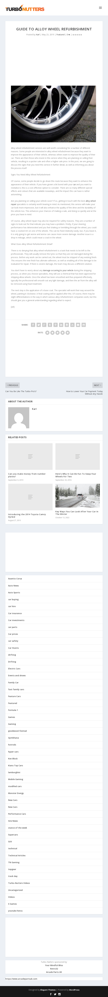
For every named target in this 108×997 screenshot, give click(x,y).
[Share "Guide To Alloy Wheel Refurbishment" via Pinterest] (55, 325)
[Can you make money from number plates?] (30, 456)
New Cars (12, 800)
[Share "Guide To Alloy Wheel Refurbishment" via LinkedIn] (61, 325)
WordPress (74, 990)
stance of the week (17, 827)
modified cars (15, 786)
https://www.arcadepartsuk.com (21, 978)
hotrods (12, 744)
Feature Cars (14, 696)
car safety (13, 641)
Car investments (16, 620)
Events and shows (17, 675)
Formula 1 (13, 710)
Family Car (13, 682)
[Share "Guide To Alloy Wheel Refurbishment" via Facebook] (33, 325)
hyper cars (13, 751)
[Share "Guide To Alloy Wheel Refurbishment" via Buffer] (67, 325)
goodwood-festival (17, 731)
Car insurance (15, 613)
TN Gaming (13, 862)
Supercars (13, 834)
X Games (12, 904)
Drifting (12, 661)
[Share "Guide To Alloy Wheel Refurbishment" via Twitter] (38, 325)
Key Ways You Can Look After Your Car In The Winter (76, 512)
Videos (11, 897)
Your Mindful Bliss (54, 965)
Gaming (12, 724)
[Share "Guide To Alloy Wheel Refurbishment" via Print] (83, 325)
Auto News (13, 585)
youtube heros (15, 910)
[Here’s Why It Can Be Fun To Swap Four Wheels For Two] (77, 456)
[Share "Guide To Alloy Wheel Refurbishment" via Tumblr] (50, 325)
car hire (12, 606)
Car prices (13, 634)
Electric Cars (14, 668)
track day (13, 876)
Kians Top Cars (15, 765)
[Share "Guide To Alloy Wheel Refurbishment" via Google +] (44, 325)
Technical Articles (16, 855)
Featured (60, 34)
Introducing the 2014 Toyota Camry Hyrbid (27, 515)
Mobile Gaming (15, 779)
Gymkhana (13, 737)
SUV (10, 841)
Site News (13, 821)
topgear (12, 869)
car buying (13, 599)
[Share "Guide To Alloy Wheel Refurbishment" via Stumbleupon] (72, 325)
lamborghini (14, 772)
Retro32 (54, 968)
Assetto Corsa (15, 578)
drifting (12, 654)
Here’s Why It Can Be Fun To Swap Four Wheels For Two (75, 475)
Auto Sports (14, 592)
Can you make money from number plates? (27, 475)
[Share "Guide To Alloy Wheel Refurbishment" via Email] (78, 325)
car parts (12, 627)
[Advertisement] (54, 61)
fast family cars (16, 689)
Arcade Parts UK (54, 972)
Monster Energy (16, 793)
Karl (38, 34)
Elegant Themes (48, 990)
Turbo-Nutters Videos (19, 883)
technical (12, 848)
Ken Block (13, 758)
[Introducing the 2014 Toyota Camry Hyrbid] (30, 497)
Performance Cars (17, 814)
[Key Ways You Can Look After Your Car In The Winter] (77, 495)
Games (11, 717)
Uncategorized (15, 890)
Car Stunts (13, 648)
